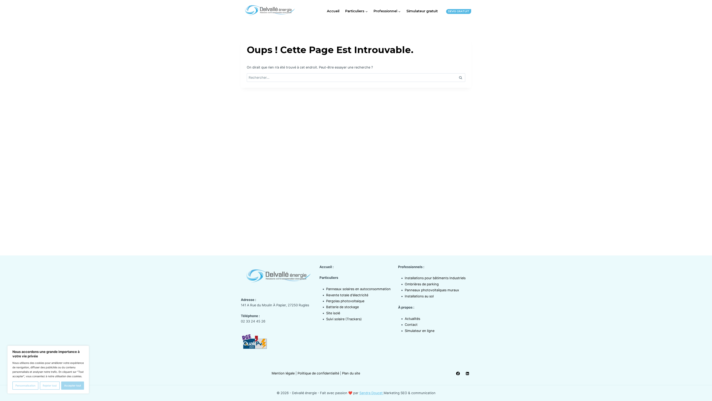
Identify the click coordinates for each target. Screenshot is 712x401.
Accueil (333, 11)
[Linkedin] (467, 373)
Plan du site (351, 373)
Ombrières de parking (422, 284)
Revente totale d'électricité (347, 295)
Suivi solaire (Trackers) (344, 319)
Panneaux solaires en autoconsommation (358, 289)
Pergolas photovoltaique (345, 301)
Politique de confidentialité (318, 373)
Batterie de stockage (342, 307)
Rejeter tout (50, 385)
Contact (411, 325)
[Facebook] (458, 373)
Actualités (412, 319)
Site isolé (333, 313)
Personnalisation (25, 385)
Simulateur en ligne (419, 331)
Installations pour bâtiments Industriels (435, 278)
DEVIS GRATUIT (458, 11)
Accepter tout (72, 385)
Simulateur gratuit (422, 11)
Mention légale (283, 373)
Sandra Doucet (371, 393)
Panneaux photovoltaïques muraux (432, 290)
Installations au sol (419, 296)
